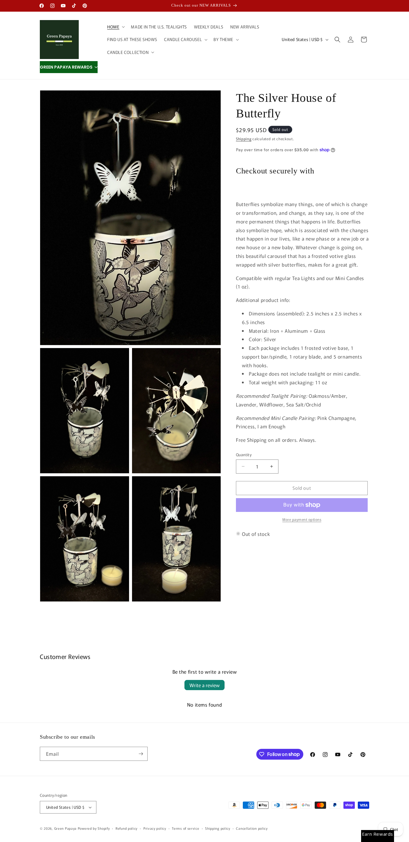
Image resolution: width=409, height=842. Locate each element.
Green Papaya (65, 828)
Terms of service (185, 828)
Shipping (244, 138)
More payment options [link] (301, 519)
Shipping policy (217, 828)
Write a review (204, 685)
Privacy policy (154, 828)
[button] (115, 26)
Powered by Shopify (94, 828)
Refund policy (126, 828)
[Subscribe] (140, 754)
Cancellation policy (251, 828)
